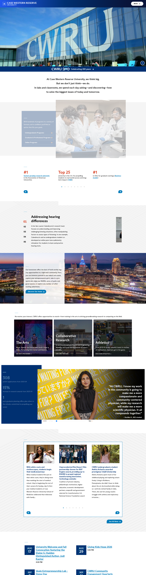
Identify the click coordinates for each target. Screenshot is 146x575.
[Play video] (96, 230)
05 (25, 242)
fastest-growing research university (37, 176)
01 (25, 221)
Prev (51, 421)
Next (90, 421)
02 (25, 226)
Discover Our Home (35, 292)
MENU (136, 3)
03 (25, 232)
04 (25, 237)
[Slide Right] (120, 191)
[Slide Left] (26, 191)
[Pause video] (142, 63)
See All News (113, 521)
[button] (61, 186)
